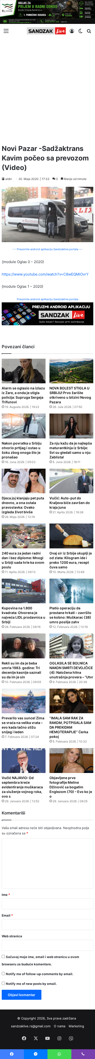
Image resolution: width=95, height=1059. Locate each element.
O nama (59, 1026)
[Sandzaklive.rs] (46, 30)
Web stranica (12, 936)
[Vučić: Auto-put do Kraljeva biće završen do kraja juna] (71, 481)
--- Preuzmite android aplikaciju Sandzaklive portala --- (47, 249)
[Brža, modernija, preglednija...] (47, 313)
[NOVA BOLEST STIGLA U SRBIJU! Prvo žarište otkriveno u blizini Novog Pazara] (71, 371)
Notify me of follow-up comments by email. (39, 974)
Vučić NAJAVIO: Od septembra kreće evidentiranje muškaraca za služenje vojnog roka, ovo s (22, 787)
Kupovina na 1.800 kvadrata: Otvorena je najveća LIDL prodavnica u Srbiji (23, 615)
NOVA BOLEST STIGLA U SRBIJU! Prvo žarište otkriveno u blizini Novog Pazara (70, 395)
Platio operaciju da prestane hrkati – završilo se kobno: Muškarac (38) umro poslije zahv (70, 615)
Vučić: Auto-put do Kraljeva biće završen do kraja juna (69, 502)
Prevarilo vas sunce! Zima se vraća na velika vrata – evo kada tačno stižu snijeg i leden (23, 725)
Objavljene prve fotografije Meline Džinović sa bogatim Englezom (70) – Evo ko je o (70, 787)
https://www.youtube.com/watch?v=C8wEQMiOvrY (45, 274)
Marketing (76, 1026)
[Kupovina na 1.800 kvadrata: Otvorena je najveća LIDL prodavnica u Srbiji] (24, 591)
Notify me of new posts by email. (31, 984)
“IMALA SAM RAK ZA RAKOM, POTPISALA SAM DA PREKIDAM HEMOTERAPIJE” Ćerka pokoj (70, 727)
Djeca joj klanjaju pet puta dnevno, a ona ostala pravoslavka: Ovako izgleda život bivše (23, 505)
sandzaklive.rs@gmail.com (30, 1026)
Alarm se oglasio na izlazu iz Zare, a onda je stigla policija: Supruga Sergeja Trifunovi (23, 395)
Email (7, 915)
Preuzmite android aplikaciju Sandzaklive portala (47, 299)
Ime (6, 895)
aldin (8, 179)
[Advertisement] (47, 89)
